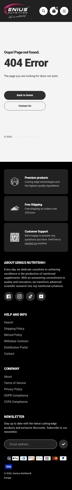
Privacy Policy (13, 389)
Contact (9, 353)
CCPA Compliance (16, 401)
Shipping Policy (14, 328)
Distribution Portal (16, 347)
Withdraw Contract (16, 341)
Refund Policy (13, 335)
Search (8, 322)
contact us (31, 243)
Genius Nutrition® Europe (26, 136)
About (8, 376)
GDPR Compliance (16, 395)
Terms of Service (15, 383)
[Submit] (63, 444)
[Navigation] (64, 11)
